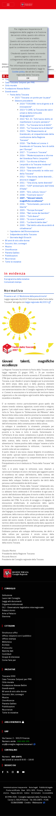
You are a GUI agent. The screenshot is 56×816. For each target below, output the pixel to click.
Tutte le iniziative (13, 261)
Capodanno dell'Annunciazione (24, 231)
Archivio (6, 645)
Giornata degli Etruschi (20, 237)
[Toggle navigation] (8, 4)
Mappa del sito (17, 793)
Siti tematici (36, 793)
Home (4, 64)
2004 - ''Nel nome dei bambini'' (34, 213)
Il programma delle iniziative (16, 279)
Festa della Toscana (19, 94)
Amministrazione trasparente (15, 787)
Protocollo (7, 648)
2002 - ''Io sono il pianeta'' (32, 219)
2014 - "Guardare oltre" (31, 167)
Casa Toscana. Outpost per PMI (20, 82)
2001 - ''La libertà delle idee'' (34, 222)
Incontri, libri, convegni (16, 243)
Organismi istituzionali (12, 604)
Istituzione (7, 595)
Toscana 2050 (8, 676)
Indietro (50, 69)
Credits (27, 802)
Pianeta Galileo (12, 252)
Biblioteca (7, 642)
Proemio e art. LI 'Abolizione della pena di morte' (25, 296)
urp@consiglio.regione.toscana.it (17, 744)
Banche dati (7, 651)
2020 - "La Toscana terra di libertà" (36, 128)
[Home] (15, 575)
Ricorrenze (10, 258)
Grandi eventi (11, 91)
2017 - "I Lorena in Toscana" (33, 152)
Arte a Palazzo (9, 613)
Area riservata (13, 722)
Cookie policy (18, 71)
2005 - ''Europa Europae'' (32, 210)
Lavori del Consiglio (11, 598)
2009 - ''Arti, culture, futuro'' (33, 192)
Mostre (8, 246)
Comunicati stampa (12, 282)
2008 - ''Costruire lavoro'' (32, 195)
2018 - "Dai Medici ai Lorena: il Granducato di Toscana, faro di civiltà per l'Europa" (37, 146)
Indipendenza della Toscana (23, 234)
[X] (8, 772)
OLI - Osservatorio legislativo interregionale (23, 607)
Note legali (33, 787)
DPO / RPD (31, 790)
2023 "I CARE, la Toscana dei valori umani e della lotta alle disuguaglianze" (36, 112)
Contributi (6, 654)
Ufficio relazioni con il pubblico (16, 635)
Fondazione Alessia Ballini (17, 88)
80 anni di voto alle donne (17, 240)
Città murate (11, 85)
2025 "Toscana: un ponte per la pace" (33, 97)
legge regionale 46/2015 (36, 302)
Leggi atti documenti (11, 601)
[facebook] (2, 772)
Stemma (6, 616)
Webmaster (37, 802)
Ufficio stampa (9, 638)
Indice (26, 793)
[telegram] (18, 772)
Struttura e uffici (10, 632)
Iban (23, 790)
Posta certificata (13, 790)
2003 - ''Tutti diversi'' (29, 216)
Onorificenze (11, 249)
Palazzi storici (8, 610)
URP (6, 731)
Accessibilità (47, 793)
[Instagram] (13, 772)
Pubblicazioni (11, 255)
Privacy (40, 790)
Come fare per (9, 660)
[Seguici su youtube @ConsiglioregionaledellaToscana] (23, 772)
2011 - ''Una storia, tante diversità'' (36, 182)
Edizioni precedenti (24, 100)
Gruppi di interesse (11, 657)
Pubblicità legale (46, 787)
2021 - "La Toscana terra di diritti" (36, 125)
